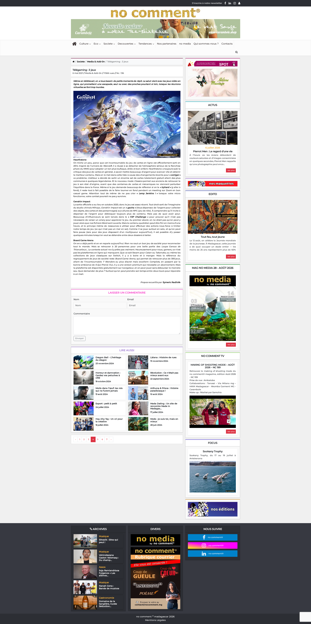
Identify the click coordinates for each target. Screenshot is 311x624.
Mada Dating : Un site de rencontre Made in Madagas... (163, 406)
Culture (83, 43)
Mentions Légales (155, 620)
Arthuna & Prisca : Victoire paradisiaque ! (164, 389)
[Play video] (212, 412)
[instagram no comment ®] (234, 3)
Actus (212, 105)
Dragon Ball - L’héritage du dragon (108, 358)
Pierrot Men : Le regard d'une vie (212, 151)
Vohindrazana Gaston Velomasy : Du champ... (109, 557)
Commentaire (82, 313)
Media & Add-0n (96, 61)
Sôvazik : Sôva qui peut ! (108, 541)
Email (130, 299)
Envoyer (79, 338)
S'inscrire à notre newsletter (207, 3)
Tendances (145, 43)
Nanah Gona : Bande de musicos (109, 587)
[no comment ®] (239, 3)
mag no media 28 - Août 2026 (212, 267)
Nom (76, 299)
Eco (96, 43)
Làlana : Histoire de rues (163, 357)
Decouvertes (125, 43)
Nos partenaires (166, 43)
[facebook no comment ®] (225, 3)
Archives (99, 529)
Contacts (227, 43)
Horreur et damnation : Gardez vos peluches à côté (108, 375)
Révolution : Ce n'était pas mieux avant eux (164, 374)
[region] (213, 160)
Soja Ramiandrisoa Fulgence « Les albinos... (109, 573)
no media (185, 43)
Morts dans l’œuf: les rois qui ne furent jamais (109, 389)
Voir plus (231, 170)
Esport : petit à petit (106, 403)
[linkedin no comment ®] (230, 3)
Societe (108, 43)
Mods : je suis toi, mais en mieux (164, 420)
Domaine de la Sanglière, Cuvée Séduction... (108, 603)
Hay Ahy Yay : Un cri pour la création (109, 420)
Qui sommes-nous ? (206, 43)
